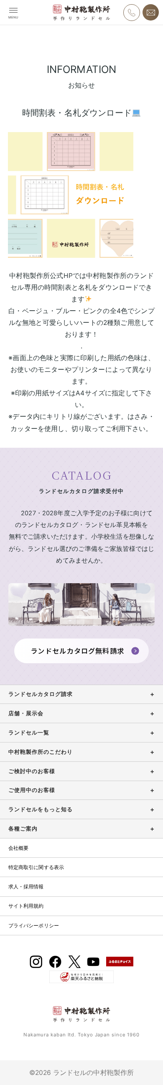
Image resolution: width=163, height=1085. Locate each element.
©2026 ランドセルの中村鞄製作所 (81, 1073)
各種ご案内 (23, 828)
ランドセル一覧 (28, 732)
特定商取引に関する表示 (36, 867)
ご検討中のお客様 (31, 771)
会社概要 (18, 848)
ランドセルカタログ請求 (40, 694)
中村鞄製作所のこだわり (40, 752)
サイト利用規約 (26, 906)
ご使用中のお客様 (31, 790)
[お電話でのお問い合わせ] (131, 12)
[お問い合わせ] (151, 12)
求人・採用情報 (26, 886)
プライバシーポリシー (33, 925)
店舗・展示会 (25, 713)
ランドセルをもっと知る (40, 809)
